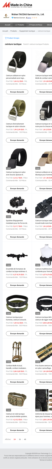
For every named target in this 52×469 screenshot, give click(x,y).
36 (20, 439)
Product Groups (13, 38)
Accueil (7, 25)
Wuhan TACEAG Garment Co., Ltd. (27, 14)
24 (15, 439)
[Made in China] (17, 5)
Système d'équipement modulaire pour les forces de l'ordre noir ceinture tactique (16, 223)
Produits (21, 25)
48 (25, 439)
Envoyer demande (17, 92)
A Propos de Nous (35, 25)
